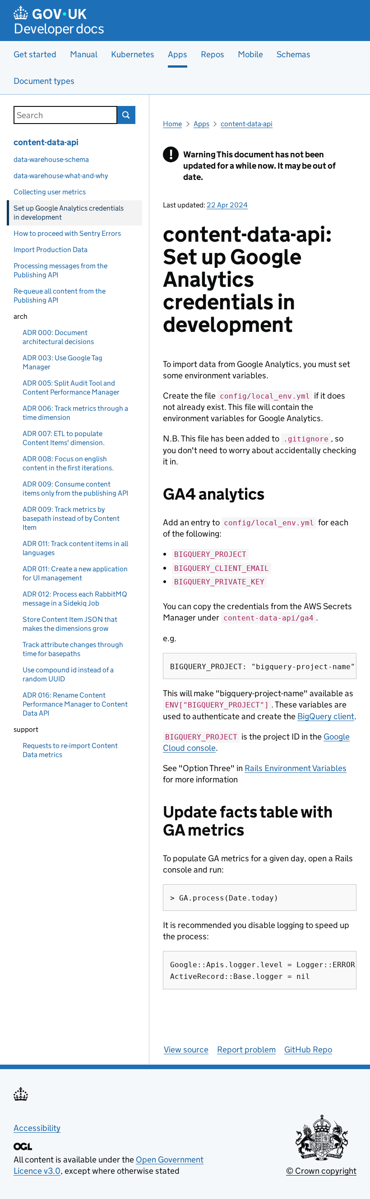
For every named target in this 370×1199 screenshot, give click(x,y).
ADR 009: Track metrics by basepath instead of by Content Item (71, 518)
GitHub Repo (308, 1049)
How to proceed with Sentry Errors (67, 233)
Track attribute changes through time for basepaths (73, 649)
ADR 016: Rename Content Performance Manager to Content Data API (75, 704)
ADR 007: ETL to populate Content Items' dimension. (64, 438)
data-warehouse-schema (51, 159)
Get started (35, 54)
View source (186, 1049)
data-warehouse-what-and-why (61, 175)
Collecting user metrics (50, 192)
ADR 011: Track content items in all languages (75, 548)
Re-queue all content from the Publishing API (60, 295)
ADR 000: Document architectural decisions (58, 337)
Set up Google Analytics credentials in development (69, 212)
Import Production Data (51, 249)
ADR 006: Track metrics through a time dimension (75, 413)
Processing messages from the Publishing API (60, 270)
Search (126, 115)
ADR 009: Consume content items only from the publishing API (75, 488)
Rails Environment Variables (296, 768)
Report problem (246, 1049)
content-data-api (46, 142)
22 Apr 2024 (227, 205)
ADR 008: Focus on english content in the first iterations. (68, 463)
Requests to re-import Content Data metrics (70, 750)
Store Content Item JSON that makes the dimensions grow (70, 624)
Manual (83, 54)
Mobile (250, 54)
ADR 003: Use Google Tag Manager (62, 362)
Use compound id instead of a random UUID (68, 674)
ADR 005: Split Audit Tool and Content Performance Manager (71, 387)
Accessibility (37, 1128)
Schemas (293, 54)
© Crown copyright (321, 1171)
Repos (212, 54)
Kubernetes (132, 54)
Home (172, 123)
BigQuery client (325, 716)
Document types (44, 81)
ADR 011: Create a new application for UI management (75, 573)
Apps (201, 123)
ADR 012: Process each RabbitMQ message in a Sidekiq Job (75, 598)
